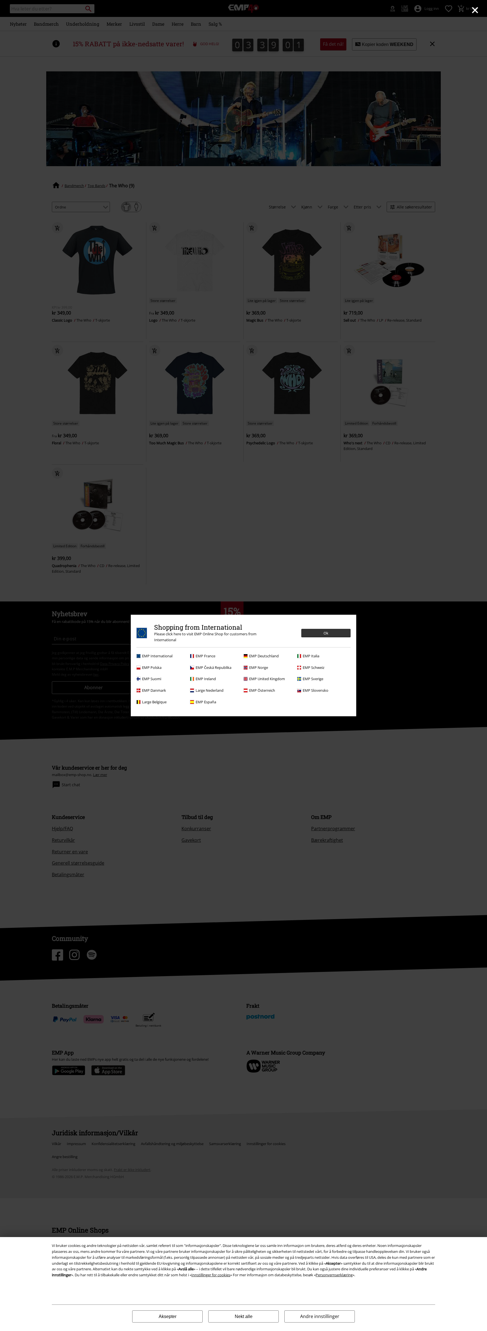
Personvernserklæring (334, 1274)
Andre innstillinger (319, 1316)
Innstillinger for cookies (210, 1274)
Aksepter (167, 1316)
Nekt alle (244, 1316)
